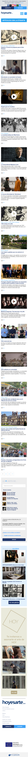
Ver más (14, 692)
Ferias (2, 397)
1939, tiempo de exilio (7, 224)
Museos (10, 105)
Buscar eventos (7, 489)
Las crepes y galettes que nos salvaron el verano (12, 252)
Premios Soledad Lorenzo (8, 709)
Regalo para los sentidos (8, 106)
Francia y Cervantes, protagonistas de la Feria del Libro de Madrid (13, 460)
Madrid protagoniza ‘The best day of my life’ (13, 311)
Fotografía (6, 133)
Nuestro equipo (5, 723)
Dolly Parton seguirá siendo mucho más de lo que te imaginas (12, 508)
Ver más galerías (14, 602)
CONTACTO (8, 8)
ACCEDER (20, 8)
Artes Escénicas (6, 717)
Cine (2, 75)
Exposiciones (11, 280)
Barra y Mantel (4, 250)
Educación (10, 427)
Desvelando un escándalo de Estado (11, 77)
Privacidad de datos (6, 721)
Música (4, 713)
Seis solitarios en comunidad (9, 369)
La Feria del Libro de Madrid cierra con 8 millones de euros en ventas (12, 399)
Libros (13, 222)
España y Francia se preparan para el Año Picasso (12, 48)
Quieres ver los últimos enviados (11, 532)
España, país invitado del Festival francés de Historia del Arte (13, 429)
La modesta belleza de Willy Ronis (10, 135)
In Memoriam (11, 45)
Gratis (9, 222)
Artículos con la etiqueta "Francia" (13, 20)
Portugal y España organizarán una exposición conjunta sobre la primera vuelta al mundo (14, 282)
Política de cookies (6, 719)
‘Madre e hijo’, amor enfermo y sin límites (12, 503)
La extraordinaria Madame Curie (9, 164)
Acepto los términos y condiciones (12, 535)
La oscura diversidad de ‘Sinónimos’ (11, 194)
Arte (2, 133)
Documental (4, 310)
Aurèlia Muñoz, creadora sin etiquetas (12, 498)
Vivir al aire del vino (6, 341)
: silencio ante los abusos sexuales (11, 493)
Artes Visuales (4, 45)
